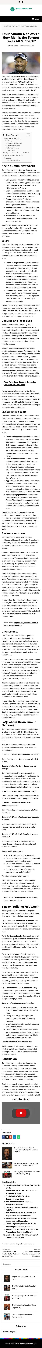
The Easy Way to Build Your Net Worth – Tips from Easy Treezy (26, 1173)
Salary (10, 141)
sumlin (28, 1244)
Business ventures (13, 148)
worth (32, 1244)
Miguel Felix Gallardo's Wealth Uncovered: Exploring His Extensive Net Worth (25, 1150)
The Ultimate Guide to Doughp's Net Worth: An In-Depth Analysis (25, 1164)
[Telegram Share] (14, 1137)
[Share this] (3, 1137)
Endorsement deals (14, 145)
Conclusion (8, 158)
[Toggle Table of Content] (27, 135)
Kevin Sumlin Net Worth (12, 138)
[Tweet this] (7, 1137)
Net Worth (11, 1244)
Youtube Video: (15, 160)
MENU (37, 19)
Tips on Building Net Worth (13, 155)
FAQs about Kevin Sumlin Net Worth (17, 153)
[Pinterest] (19, 2)
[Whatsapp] (18, 1137)
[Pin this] (10, 1137)
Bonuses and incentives (15, 143)
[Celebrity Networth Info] (21, 9)
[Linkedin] (22, 2)
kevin (23, 1244)
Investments (11, 150)
